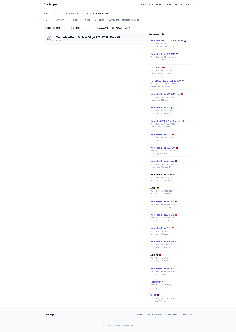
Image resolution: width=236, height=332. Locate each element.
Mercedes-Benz (66, 13)
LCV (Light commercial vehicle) (124, 20)
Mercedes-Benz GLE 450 (162, 148)
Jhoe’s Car (155, 282)
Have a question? (153, 314)
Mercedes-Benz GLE (160, 107)
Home (46, 13)
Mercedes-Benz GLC (160, 134)
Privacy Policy (170, 314)
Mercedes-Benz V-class (162, 201)
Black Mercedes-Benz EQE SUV (165, 81)
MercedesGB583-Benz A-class (165, 121)
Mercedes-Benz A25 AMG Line (165, 94)
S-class (80, 13)
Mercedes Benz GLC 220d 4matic (166, 41)
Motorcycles (155, 4)
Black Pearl (155, 67)
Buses (75, 20)
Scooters (99, 20)
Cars (143, 4)
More (177, 4)
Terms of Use (186, 314)
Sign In (189, 4)
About (139, 314)
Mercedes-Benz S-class (162, 161)
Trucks (168, 4)
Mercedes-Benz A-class (162, 215)
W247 (153, 295)
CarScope (51, 4)
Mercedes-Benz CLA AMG (162, 54)
